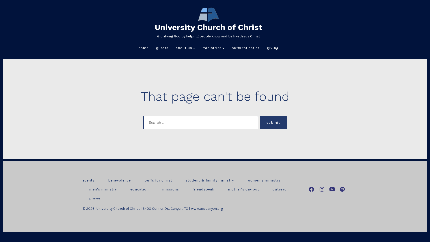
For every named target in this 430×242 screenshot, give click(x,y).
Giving (273, 48)
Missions (170, 189)
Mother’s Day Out (243, 189)
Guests (162, 48)
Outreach (281, 189)
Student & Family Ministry (210, 180)
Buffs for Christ (245, 48)
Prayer (95, 198)
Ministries (211, 48)
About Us (184, 48)
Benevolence (119, 180)
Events (89, 180)
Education (139, 189)
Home (143, 48)
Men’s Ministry (103, 189)
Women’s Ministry (263, 180)
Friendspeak (203, 189)
